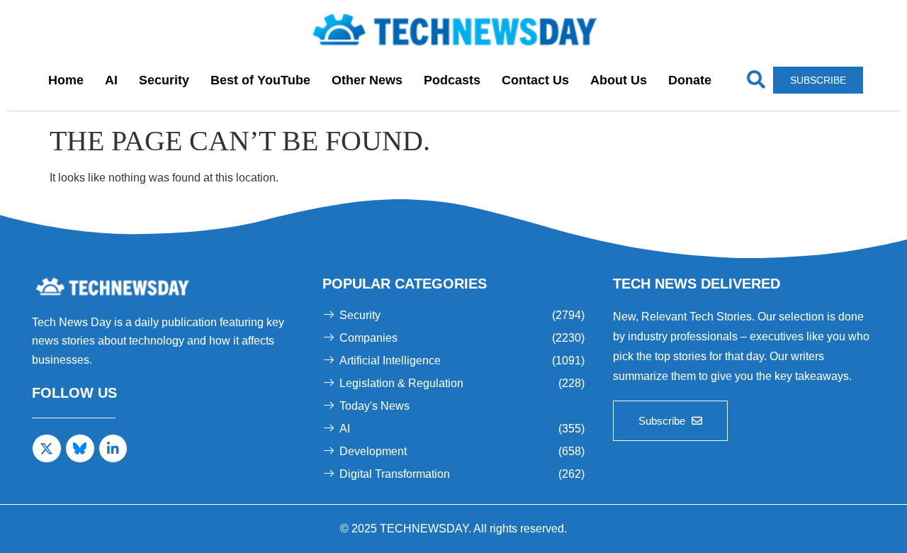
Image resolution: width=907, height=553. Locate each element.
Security (164, 80)
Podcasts (452, 80)
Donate (689, 80)
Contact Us (535, 80)
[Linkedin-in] (113, 449)
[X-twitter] (47, 449)
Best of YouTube (260, 80)
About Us (618, 80)
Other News (367, 80)
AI (111, 80)
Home (66, 80)
